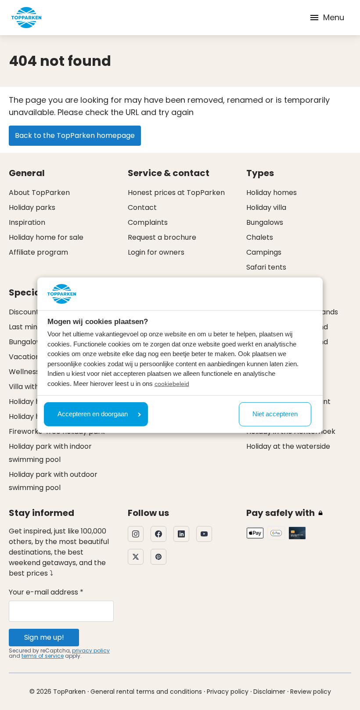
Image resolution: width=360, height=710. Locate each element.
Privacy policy (227, 691)
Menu (333, 17)
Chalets (259, 237)
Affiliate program (38, 252)
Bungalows (264, 222)
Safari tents (266, 267)
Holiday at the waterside (288, 446)
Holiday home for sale (46, 237)
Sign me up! (44, 637)
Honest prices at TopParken (176, 192)
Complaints (148, 222)
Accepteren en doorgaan (93, 414)
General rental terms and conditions (146, 691)
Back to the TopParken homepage (75, 135)
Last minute (29, 327)
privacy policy (91, 650)
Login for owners (156, 252)
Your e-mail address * (46, 592)
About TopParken (39, 192)
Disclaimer (269, 691)
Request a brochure (162, 237)
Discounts (26, 312)
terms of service (43, 656)
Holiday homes (271, 192)
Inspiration (27, 222)
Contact (142, 207)
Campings (263, 252)
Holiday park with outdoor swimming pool (53, 481)
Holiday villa (266, 207)
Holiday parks (32, 207)
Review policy (310, 691)
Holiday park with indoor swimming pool (50, 453)
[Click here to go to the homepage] (26, 17)
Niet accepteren (275, 414)
